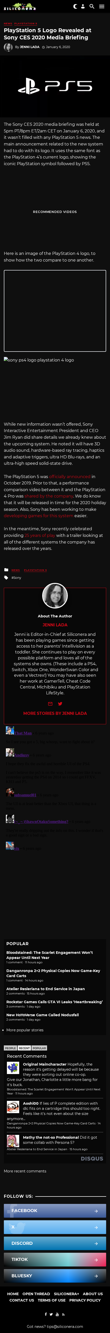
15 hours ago (78, 1149)
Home (13, 1294)
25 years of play (40, 535)
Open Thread (36, 1294)
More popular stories (24, 1030)
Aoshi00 (31, 1103)
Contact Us (21, 1300)
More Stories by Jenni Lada (55, 713)
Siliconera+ (66, 1294)
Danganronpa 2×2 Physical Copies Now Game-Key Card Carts (51, 1123)
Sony (17, 578)
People (10, 1048)
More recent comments (25, 1171)
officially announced (70, 476)
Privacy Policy (85, 1300)
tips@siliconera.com (65, 1326)
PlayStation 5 (25, 23)
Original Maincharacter (45, 1064)
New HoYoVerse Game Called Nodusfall (42, 1015)
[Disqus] (55, 788)
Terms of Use (51, 1300)
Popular (39, 1048)
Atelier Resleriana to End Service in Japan (45, 989)
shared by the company (49, 496)
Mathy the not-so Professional (51, 1137)
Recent (24, 1048)
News (8, 23)
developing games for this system (38, 515)
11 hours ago (24, 1093)
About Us (93, 1294)
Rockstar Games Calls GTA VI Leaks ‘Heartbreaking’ (54, 1002)
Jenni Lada (29, 47)
